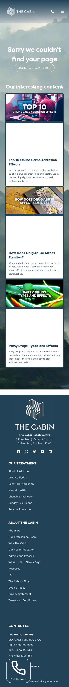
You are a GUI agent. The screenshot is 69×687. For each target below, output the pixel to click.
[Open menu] (62, 11)
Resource (14, 568)
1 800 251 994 (23, 650)
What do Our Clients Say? (24, 562)
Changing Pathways (20, 496)
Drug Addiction (17, 477)
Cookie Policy (16, 587)
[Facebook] (18, 451)
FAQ (11, 575)
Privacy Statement (19, 594)
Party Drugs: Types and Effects (33, 346)
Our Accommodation (21, 549)
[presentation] (34, 108)
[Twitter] (26, 451)
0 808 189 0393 (23, 645)
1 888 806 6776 (31, 639)
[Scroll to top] (65, 587)
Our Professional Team (22, 537)
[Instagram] (34, 451)
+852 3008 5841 (23, 655)
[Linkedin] (50, 451)
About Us (14, 530)
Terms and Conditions (22, 600)
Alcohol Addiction (19, 471)
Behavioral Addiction (21, 483)
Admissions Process (21, 556)
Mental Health (17, 490)
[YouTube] (42, 451)
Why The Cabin (17, 543)
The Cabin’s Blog (18, 581)
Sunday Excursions (20, 503)
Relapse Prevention (20, 509)
